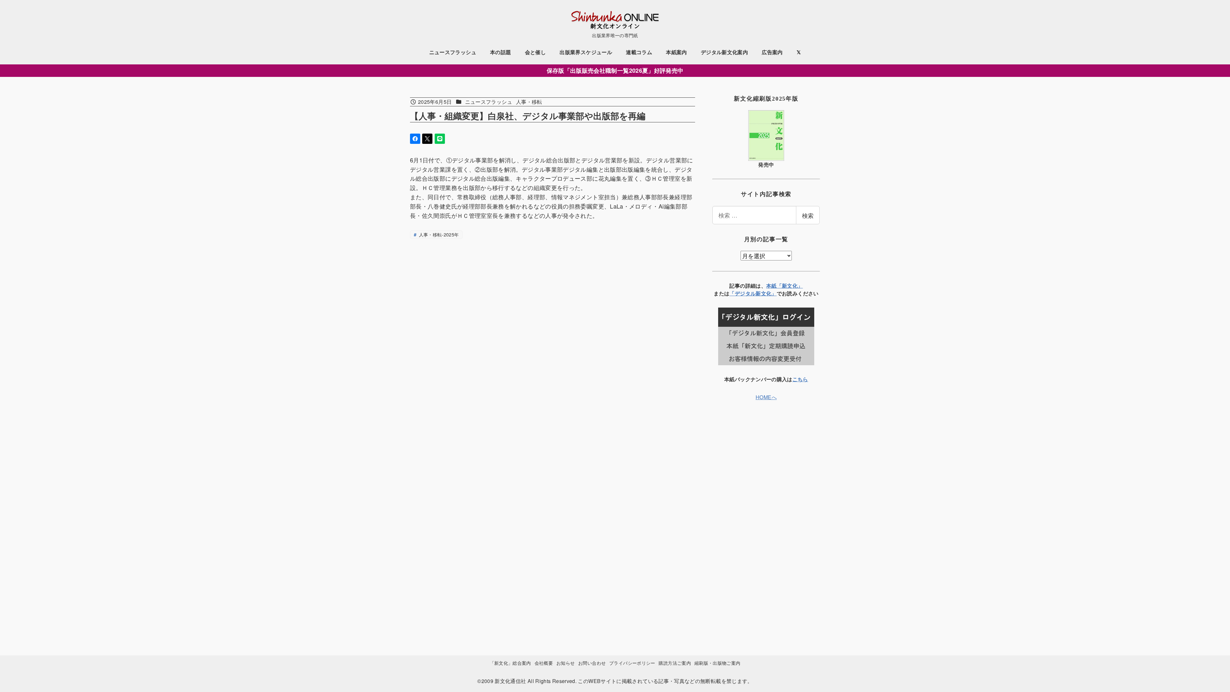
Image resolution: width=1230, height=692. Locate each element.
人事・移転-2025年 (438, 234)
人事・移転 (529, 101)
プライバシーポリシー (632, 662)
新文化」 (766, 293)
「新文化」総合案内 (510, 662)
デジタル (745, 293)
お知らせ (565, 662)
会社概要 (544, 662)
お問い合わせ (592, 662)
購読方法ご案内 (675, 662)
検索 (808, 215)
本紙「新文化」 (784, 285)
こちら (800, 379)
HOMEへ (766, 397)
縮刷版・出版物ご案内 (717, 662)
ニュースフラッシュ (488, 101)
